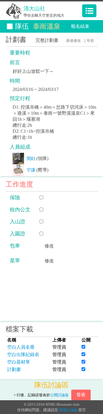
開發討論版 (68, 410)
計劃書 (14, 369)
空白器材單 (18, 362)
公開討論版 (59, 395)
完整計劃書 (46, 40)
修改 (49, 245)
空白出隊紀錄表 (23, 354)
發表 (81, 394)
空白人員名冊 (21, 347)
